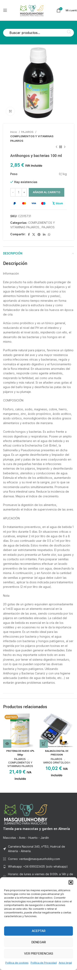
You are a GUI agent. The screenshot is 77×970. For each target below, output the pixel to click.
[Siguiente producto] (65, 147)
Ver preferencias (38, 953)
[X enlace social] (33, 234)
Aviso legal (65, 962)
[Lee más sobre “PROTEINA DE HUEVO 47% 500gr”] (7, 743)
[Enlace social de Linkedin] (44, 234)
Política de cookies (17, 962)
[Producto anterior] (56, 147)
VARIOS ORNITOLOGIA (56, 762)
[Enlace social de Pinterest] (39, 234)
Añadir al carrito (46, 192)
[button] (71, 882)
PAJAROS (27, 131)
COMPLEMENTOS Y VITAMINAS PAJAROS (31, 138)
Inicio (14, 131)
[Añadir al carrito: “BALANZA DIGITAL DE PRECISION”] (44, 743)
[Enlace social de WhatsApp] (49, 234)
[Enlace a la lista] (38, 866)
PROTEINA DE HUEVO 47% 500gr (20, 753)
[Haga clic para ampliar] (10, 111)
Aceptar (38, 931)
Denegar (38, 942)
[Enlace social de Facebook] (29, 234)
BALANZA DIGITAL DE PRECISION (56, 753)
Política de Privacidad (44, 962)
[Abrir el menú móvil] (5, 10)
